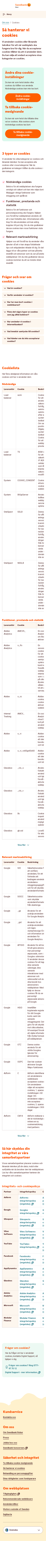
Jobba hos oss (10, 1443)
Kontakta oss (9, 1417)
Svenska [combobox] (13, 1530)
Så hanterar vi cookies (14, 1468)
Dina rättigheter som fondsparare (19, 1478)
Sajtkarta (7, 1514)
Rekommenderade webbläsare (18, 1499)
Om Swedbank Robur (13, 1432)
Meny (9, 14)
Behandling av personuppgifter (18, 1473)
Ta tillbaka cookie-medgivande (23, 134)
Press (6, 1437)
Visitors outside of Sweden (16, 1509)
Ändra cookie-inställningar (23, 97)
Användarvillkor (10, 1504)
